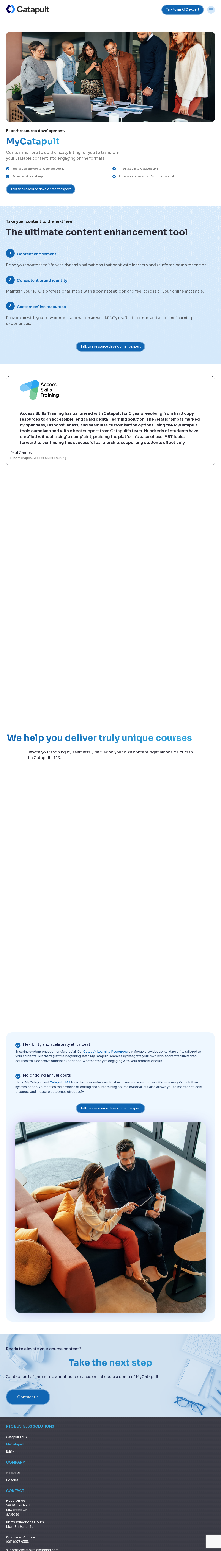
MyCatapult (15, 1444)
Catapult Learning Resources (105, 1052)
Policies (12, 1480)
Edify (10, 1451)
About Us (13, 1473)
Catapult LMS (60, 1082)
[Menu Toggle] (211, 10)
